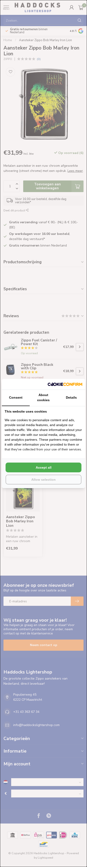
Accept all (44, 467)
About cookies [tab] (43, 397)
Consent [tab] (16, 397)
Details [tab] (71, 397)
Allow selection (43, 479)
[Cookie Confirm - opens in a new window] (65, 384)
